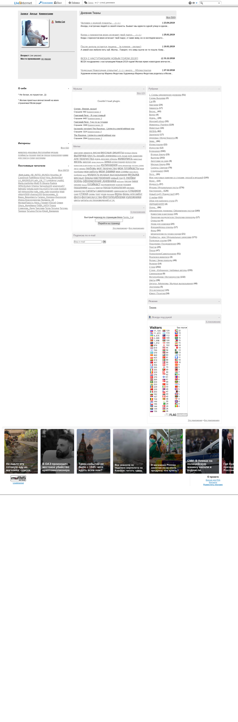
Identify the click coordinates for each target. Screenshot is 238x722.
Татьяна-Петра (34, 211)
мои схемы (122, 171)
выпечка (80, 155)
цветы (77, 200)
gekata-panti (33, 189)
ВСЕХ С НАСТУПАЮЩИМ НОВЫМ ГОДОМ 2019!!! (109, 58)
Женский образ (156, 121)
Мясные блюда (158, 164)
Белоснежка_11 (50, 194)
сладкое (134, 190)
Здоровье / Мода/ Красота (162, 138)
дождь (97, 159)
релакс (130, 187)
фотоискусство (91, 197)
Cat (150, 101)
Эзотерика (154, 287)
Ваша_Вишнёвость (27, 197)
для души (122, 156)
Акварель (153, 108)
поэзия (32, 155)
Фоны (153, 230)
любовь (91, 168)
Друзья (33, 14)
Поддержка (190, 3)
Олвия (60, 203)
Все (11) (65, 148)
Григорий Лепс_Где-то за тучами (91, 122)
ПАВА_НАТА (43, 205)
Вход (59, 2)
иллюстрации (118, 162)
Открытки (155, 220)
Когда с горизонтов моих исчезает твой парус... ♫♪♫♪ (111, 34)
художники (133, 197)
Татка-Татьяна (52, 208)
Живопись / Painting (159, 124)
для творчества (84, 158)
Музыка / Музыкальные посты (164, 187)
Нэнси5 (52, 203)
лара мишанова (124, 165)
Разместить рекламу (213, 485)
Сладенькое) (157, 171)
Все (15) (141, 93)
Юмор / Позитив (157, 293)
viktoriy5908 (24, 194)
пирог (135, 181)
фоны (118, 193)
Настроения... (156, 191)
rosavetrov (54, 191)
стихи (32, 158)
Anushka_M (56, 175)
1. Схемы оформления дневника (165, 95)
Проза (152, 250)
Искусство (154, 148)
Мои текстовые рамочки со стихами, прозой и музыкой (176, 177)
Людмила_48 (47, 200)
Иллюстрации (156, 144)
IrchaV (43, 177)
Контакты (213, 482)
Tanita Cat (52, 22)
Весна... (153, 111)
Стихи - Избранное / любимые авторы (168, 270)
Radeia (53, 183)
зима (107, 161)
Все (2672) (63, 170)
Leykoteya (51, 180)
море (85, 175)
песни (127, 181)
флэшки (110, 194)
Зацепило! (154, 134)
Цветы (152, 280)
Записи (24, 14)
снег (76, 194)
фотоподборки (114, 197)
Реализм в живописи (159, 257)
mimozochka (27, 191)
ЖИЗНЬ (153, 131)
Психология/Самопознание (162, 254)
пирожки (77, 185)
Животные (154, 128)
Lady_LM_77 (39, 180)
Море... (152, 181)
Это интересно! (157, 290)
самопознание (104, 190)
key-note (54, 189)
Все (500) (171, 17)
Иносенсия (60, 197)
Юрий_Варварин (50, 211)
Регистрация (47, 2)
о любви (129, 178)
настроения (101, 178)
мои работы (91, 171)
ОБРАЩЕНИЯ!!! (156, 204)
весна (96, 152)
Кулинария (154, 151)
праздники (80, 187)
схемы (92, 194)
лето (76, 168)
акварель (88, 153)
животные (137, 159)
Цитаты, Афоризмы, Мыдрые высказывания (171, 283)
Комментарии (46, 14)
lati (19, 191)
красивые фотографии (39, 152)
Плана (52, 205)
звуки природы (97, 162)
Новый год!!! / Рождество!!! (162, 194)
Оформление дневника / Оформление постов (171, 211)
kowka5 (62, 189)
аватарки (78, 153)
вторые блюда (131, 153)
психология (56, 155)
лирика (82, 169)
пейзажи (120, 181)
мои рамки (107, 171)
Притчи (152, 247)
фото (77, 197)
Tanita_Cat (128, 217)
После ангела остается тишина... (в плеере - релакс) (111, 46)
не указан (46, 59)
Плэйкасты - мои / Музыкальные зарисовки (170, 237)
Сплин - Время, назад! (85, 109)
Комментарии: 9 (94, 132)
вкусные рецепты (112, 152)
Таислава (40, 208)
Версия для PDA (213, 480)
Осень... (153, 207)
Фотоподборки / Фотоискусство (164, 277)
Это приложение (120, 228)
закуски (87, 161)
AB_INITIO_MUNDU (40, 175)
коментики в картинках (83, 165)
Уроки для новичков (160, 224)
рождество (79, 191)
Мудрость (154, 184)
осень (78, 181)
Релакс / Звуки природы (160, 260)
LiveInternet (23, 3)
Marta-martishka (25, 183)
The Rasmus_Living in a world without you (94, 135)
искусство (130, 162)
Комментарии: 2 (95, 138)
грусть (91, 155)
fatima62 (22, 189)
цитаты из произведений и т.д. (98, 200)
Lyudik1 (60, 180)
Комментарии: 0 (94, 112)
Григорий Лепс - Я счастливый (89, 115)
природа (91, 188)
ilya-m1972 (44, 189)
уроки (103, 194)
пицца (84, 185)
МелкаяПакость (26, 203)
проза (47, 155)
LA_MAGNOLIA (25, 180)
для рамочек (135, 155)
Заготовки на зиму (160, 161)
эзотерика (40, 158)
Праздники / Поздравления (162, 244)
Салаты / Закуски (159, 168)
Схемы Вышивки (157, 98)
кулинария (109, 165)
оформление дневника (99, 181)
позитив (119, 185)
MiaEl (36, 183)
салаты (91, 190)
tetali (62, 191)
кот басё (97, 165)
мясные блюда (83, 177)
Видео (152, 115)
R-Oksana (44, 183)
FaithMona (34, 177)
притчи (40, 155)
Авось (90, 2)
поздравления (108, 184)
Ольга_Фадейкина (27, 205)
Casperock (23, 177)
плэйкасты (23, 155)
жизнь (78, 161)
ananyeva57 (59, 186)
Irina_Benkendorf (54, 177)
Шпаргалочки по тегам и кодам (166, 234)
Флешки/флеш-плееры (162, 227)
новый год (117, 177)
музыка (54, 152)
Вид (194, 3)
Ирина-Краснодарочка (29, 200)
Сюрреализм (155, 273)
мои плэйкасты (128, 168)
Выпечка (155, 158)
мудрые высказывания (113, 174)
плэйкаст (93, 184)
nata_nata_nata (41, 191)
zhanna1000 (36, 194)
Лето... (152, 174)
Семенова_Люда (26, 208)
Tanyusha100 (45, 186)
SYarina (35, 186)
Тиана (152, 307)
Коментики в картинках (162, 214)
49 (162, 58)
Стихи (152, 267)
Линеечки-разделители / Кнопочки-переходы (173, 217)
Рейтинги (76, 2)
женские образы (109, 159)
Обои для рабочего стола (161, 201)
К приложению (138, 212)
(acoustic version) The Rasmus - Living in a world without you (104, 129)
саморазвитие (121, 191)
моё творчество (107, 168)
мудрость (93, 174)
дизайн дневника (106, 155)
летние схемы (138, 165)
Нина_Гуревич (41, 203)
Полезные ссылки (158, 240)
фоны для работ (132, 193)
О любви (153, 197)
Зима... (152, 141)
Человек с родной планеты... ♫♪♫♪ (101, 22)
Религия (153, 263)
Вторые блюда (158, 154)
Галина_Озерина (46, 197)
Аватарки (153, 105)
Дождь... (153, 118)
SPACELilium (24, 186)
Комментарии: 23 (95, 125)
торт (97, 194)
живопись (23, 152)
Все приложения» (136, 228)
